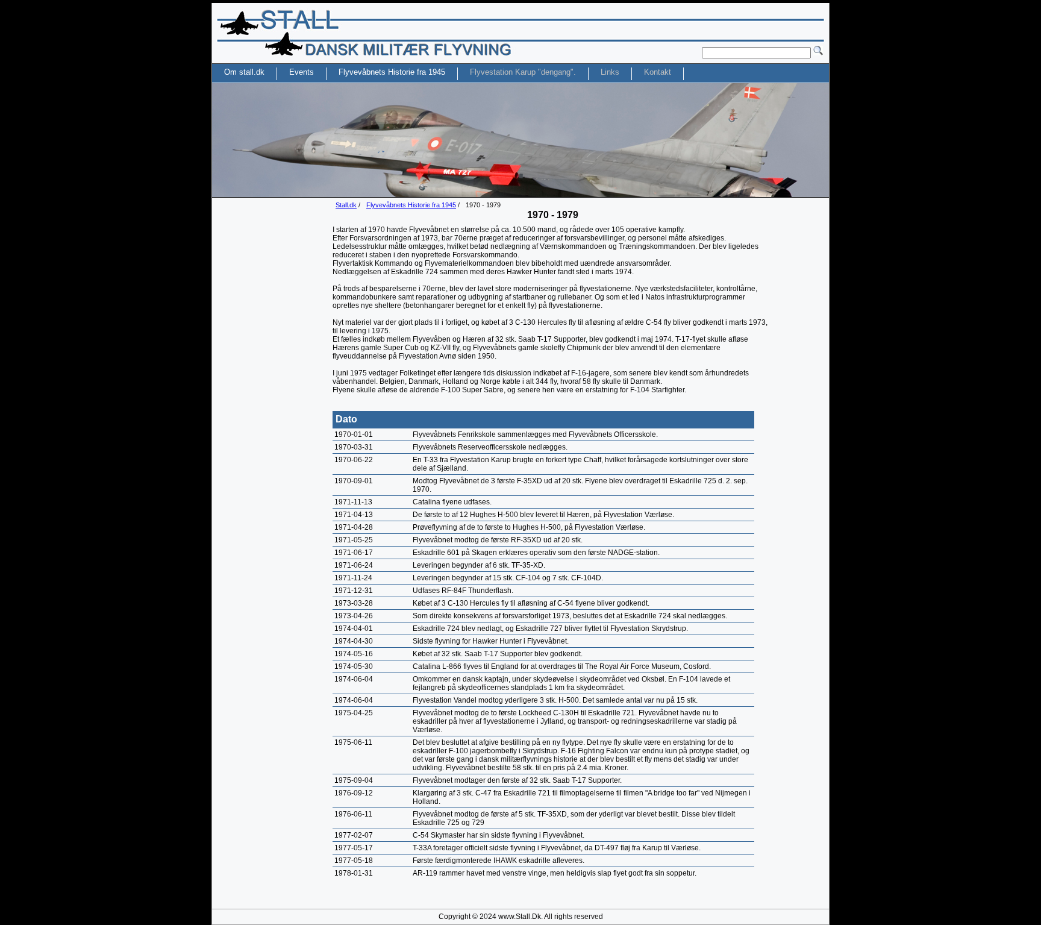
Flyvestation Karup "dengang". (523, 72)
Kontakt (657, 72)
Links (610, 72)
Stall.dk (346, 205)
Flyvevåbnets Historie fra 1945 (411, 205)
